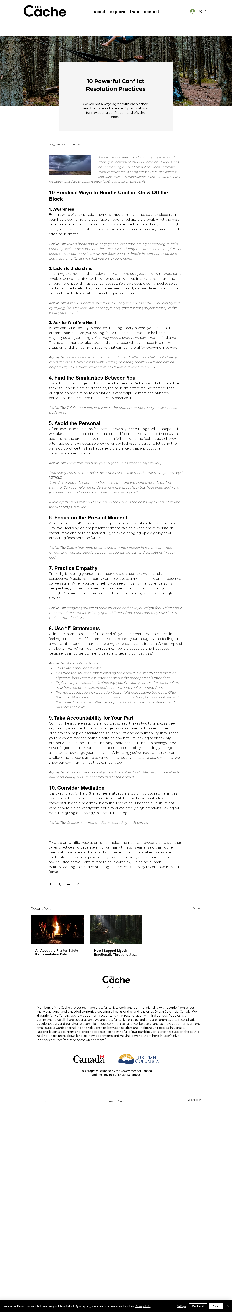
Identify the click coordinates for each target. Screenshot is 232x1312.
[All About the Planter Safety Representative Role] (57, 929)
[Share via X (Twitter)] (59, 884)
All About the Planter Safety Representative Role (56, 952)
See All (197, 908)
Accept (216, 1306)
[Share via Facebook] (50, 884)
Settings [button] (181, 1306)
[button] (100, 12)
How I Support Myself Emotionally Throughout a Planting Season (114, 952)
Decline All (198, 1306)
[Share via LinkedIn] (68, 884)
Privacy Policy (143, 1306)
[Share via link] (77, 884)
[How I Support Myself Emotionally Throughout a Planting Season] (116, 929)
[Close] (227, 1306)
